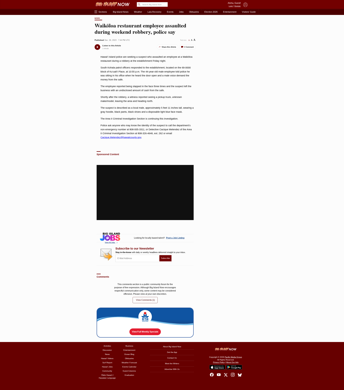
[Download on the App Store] (217, 367)
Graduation (129, 375)
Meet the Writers (172, 363)
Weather (138, 12)
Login (231, 6)
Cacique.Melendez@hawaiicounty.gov (121, 137)
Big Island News (120, 12)
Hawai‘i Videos (107, 358)
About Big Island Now (172, 347)
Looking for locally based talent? (159, 238)
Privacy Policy (219, 362)
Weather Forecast (129, 362)
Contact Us (172, 358)
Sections (102, 12)
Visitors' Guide (249, 12)
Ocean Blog (129, 354)
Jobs (181, 12)
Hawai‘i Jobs (107, 367)
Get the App (172, 352)
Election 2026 (211, 12)
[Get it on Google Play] (234, 367)
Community (107, 371)
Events (170, 12)
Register (237, 6)
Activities (107, 346)
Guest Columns (129, 371)
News (97, 18)
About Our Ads (232, 362)
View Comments (145, 300)
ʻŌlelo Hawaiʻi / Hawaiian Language (107, 376)
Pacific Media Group (233, 357)
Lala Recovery (154, 12)
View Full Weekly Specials (145, 332)
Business (129, 346)
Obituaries (194, 12)
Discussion (107, 350)
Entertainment (229, 12)
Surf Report (107, 362)
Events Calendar (129, 367)
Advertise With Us (172, 369)
